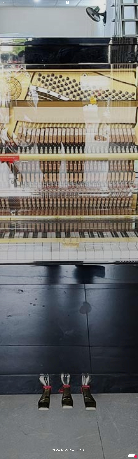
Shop (132, 455)
